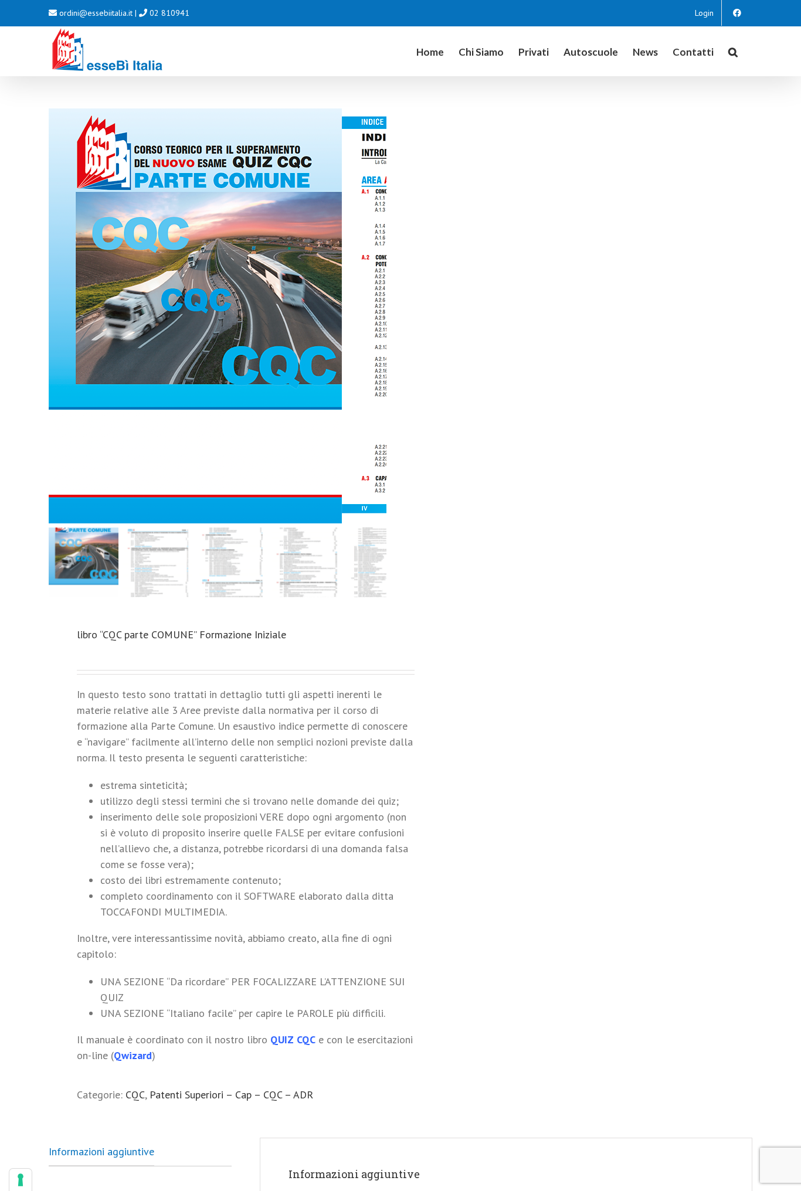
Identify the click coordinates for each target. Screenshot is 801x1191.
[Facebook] (737, 13)
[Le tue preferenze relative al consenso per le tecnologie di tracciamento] (20, 1180)
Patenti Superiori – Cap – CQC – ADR (231, 1094)
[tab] (101, 1152)
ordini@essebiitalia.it (96, 13)
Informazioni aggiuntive (101, 1151)
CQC (135, 1094)
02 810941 (169, 13)
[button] (733, 51)
